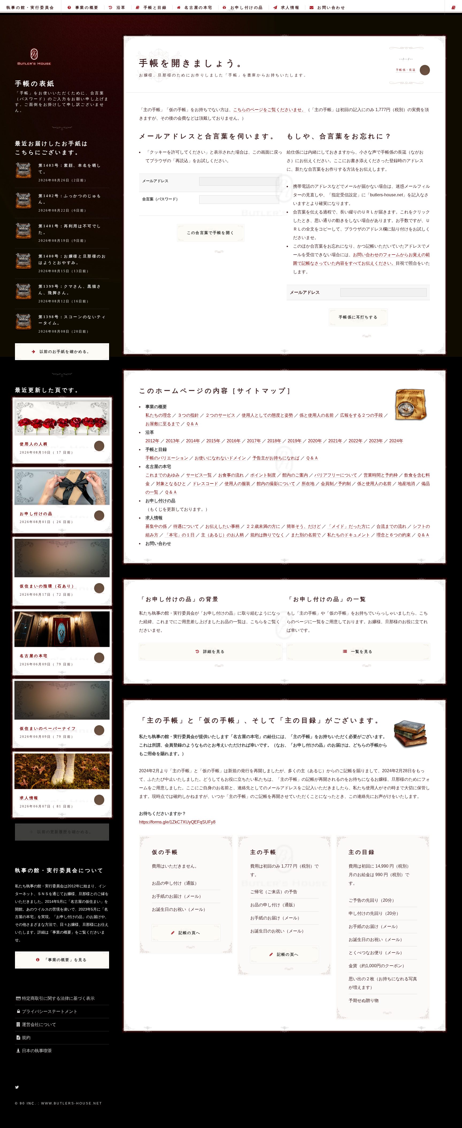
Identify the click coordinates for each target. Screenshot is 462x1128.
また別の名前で (306, 535)
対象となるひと (171, 483)
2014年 (193, 441)
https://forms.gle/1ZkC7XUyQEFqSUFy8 (177, 822)
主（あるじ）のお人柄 (222, 535)
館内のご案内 (295, 475)
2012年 (152, 441)
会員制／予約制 (336, 483)
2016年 (234, 441)
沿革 (121, 7)
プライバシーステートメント (50, 1011)
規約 (26, 1037)
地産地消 (406, 483)
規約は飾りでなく (267, 535)
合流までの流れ (391, 526)
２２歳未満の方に (263, 526)
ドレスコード (205, 483)
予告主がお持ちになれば (275, 458)
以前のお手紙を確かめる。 (65, 351)
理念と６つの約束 (393, 535)
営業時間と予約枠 (381, 475)
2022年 (356, 441)
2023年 (376, 441)
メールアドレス (155, 181)
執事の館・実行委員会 (30, 7)
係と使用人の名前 (316, 415)
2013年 (173, 441)
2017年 (254, 441)
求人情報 (290, 7)
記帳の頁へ (189, 933)
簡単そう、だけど (304, 526)
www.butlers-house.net (71, 1103)
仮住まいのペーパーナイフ (48, 728)
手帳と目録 (155, 7)
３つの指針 (188, 415)
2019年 (295, 441)
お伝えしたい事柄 (222, 526)
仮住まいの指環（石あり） (48, 586)
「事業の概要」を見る (65, 960)
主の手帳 (453, 7)
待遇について (186, 526)
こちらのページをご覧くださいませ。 (269, 109)
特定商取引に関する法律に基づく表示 (58, 998)
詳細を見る (214, 651)
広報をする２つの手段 (361, 415)
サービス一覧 (199, 475)
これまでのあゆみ (162, 475)
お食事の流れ (231, 475)
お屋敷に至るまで (162, 423)
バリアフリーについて (335, 475)
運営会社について (39, 1024)
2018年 (274, 441)
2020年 (315, 441)
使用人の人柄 (34, 444)
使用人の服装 (237, 483)
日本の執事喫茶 (37, 1050)
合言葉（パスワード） (161, 199)
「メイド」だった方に (348, 526)
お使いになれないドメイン (220, 458)
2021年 (335, 441)
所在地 (308, 483)
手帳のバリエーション (166, 458)
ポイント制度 (263, 475)
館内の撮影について (276, 483)
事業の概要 (87, 7)
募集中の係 (156, 526)
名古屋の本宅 (198, 7)
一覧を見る (362, 651)
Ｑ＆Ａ (192, 423)
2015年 (213, 441)
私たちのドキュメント (348, 535)
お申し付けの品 (246, 7)
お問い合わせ (331, 7)
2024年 (396, 441)
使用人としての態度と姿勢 (267, 415)
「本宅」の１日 (180, 535)
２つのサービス (220, 415)
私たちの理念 (158, 415)
